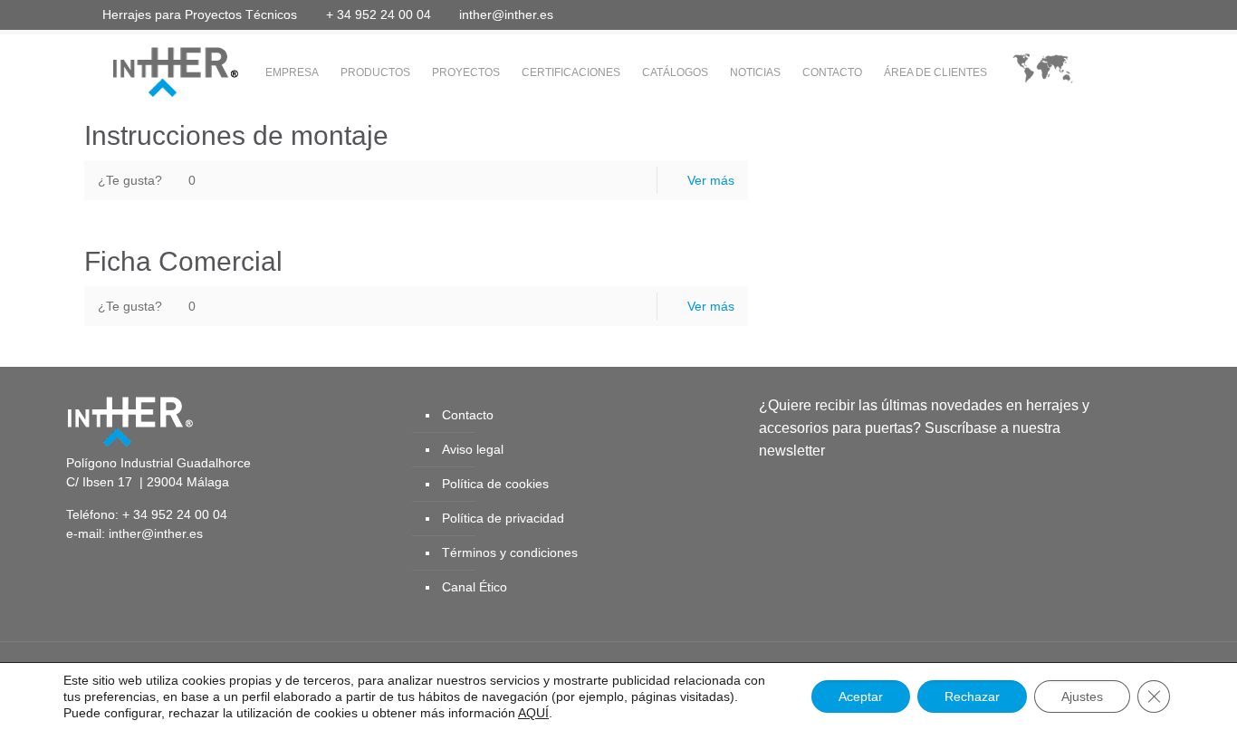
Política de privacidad (503, 518)
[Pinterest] (1109, 14)
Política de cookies (495, 483)
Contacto (468, 415)
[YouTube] (1060, 14)
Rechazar (972, 696)
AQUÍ (533, 713)
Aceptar (861, 696)
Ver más (710, 180)
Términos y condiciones (510, 552)
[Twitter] (1036, 14)
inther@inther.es (506, 14)
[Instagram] (1134, 14)
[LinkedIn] (1085, 14)
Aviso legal (472, 449)
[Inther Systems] (152, 70)
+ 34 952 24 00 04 (378, 14)
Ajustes (1082, 696)
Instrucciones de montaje (236, 135)
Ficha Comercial (183, 261)
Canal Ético (474, 587)
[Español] (1043, 73)
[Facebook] (1011, 14)
